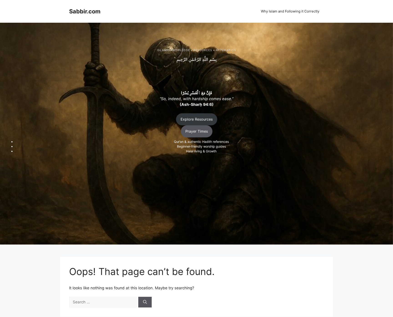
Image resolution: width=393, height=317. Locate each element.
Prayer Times (196, 131)
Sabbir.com (85, 11)
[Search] (145, 302)
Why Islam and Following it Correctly (290, 11)
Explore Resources (197, 119)
